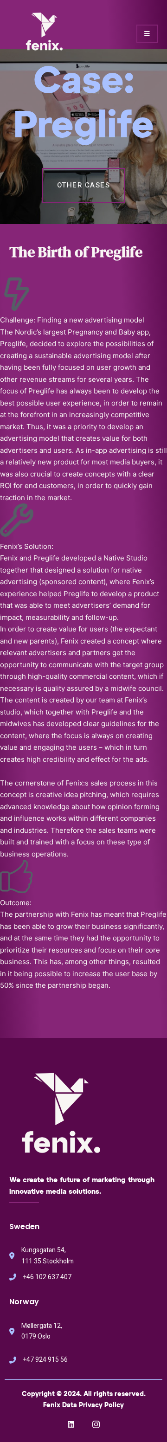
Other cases (83, 185)
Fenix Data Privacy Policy (83, 1405)
